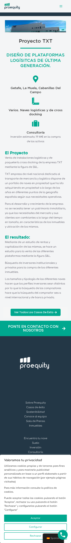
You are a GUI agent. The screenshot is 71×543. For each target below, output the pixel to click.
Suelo (35, 443)
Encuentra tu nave (35, 438)
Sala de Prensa (35, 421)
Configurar (35, 527)
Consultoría (35, 452)
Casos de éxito (35, 407)
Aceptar (35, 518)
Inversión (35, 447)
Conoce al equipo (35, 416)
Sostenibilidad (35, 412)
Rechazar (35, 536)
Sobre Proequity (35, 402)
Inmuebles (35, 425)
